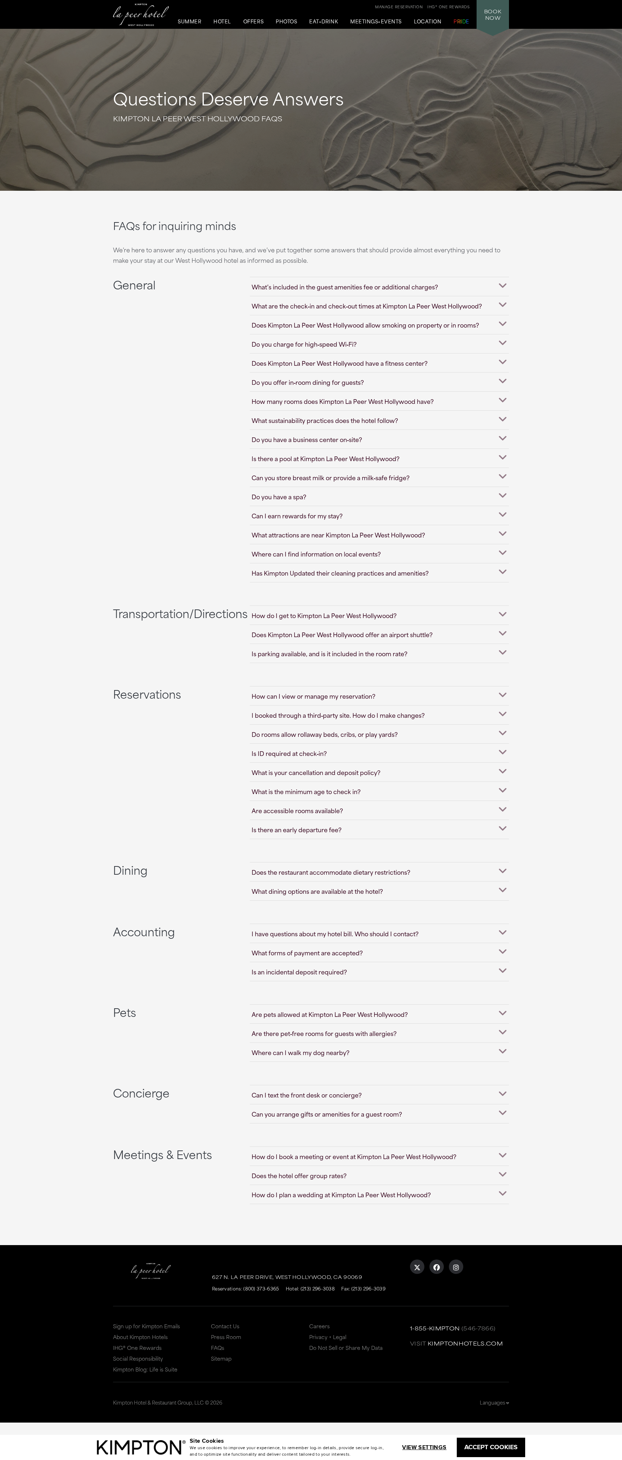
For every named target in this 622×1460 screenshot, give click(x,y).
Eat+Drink (323, 21)
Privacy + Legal (327, 1337)
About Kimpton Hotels (140, 1337)
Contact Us (225, 1326)
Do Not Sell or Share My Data (346, 1347)
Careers (319, 1326)
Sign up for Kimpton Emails (146, 1326)
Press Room (226, 1337)
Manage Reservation (399, 6)
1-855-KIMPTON (435, 1328)
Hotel (222, 21)
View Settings (424, 1447)
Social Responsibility (138, 1358)
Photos (286, 21)
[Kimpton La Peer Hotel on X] (417, 1267)
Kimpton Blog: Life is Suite (145, 1369)
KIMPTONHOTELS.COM (465, 1343)
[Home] (141, 15)
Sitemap (221, 1358)
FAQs (217, 1347)
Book (492, 14)
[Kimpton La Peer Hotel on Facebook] (436, 1267)
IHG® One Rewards (137, 1347)
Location (427, 21)
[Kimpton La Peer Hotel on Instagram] (456, 1267)
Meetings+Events (376, 21)
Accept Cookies (491, 1447)
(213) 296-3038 (318, 1288)
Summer (189, 21)
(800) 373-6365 (261, 1288)
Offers (253, 21)
